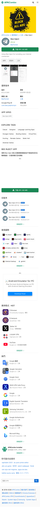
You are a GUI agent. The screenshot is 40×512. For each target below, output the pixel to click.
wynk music (30, 239)
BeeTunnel (14, 45)
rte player (8, 234)
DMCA (11, 493)
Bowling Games (21, 134)
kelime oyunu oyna (8, 473)
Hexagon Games (8, 134)
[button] (33, 2)
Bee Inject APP (9, 149)
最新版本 (5, 86)
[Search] (36, 480)
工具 (18, 60)
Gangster (12, 129)
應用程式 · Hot (8, 306)
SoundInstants (20, 496)
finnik (32, 466)
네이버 (14, 466)
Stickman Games (8, 143)
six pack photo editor (21, 462)
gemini (23, 261)
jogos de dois (22, 469)
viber (15, 243)
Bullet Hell (26, 138)
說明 (4, 60)
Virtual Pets (32, 134)
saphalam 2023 (7, 462)
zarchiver (8, 252)
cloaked (19, 252)
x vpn (7, 243)
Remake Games (15, 138)
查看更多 (20, 224)
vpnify (28, 234)
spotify (19, 234)
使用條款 (32, 490)
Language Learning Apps (26, 129)
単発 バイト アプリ (22, 473)
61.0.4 (5, 92)
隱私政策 (5, 493)
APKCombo (5, 35)
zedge (7, 239)
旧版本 (11, 60)
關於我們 (24, 490)
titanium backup (10, 261)
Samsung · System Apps (27, 499)
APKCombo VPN (7, 496)
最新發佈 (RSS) (19, 503)
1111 (6, 257)
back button (31, 252)
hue (23, 257)
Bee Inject (15, 39)
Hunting (5, 138)
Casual (5, 129)
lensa (25, 248)
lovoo (15, 257)
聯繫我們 (18, 493)
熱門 (3, 356)
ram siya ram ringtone (9, 469)
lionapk (31, 257)
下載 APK (21, 49)
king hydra (18, 239)
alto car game (6, 466)
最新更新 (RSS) (7, 503)
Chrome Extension (28, 493)
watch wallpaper (23, 466)
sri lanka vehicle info (12, 248)
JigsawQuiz (30, 496)
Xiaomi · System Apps (9, 499)
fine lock (25, 243)
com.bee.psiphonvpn (8, 105)
